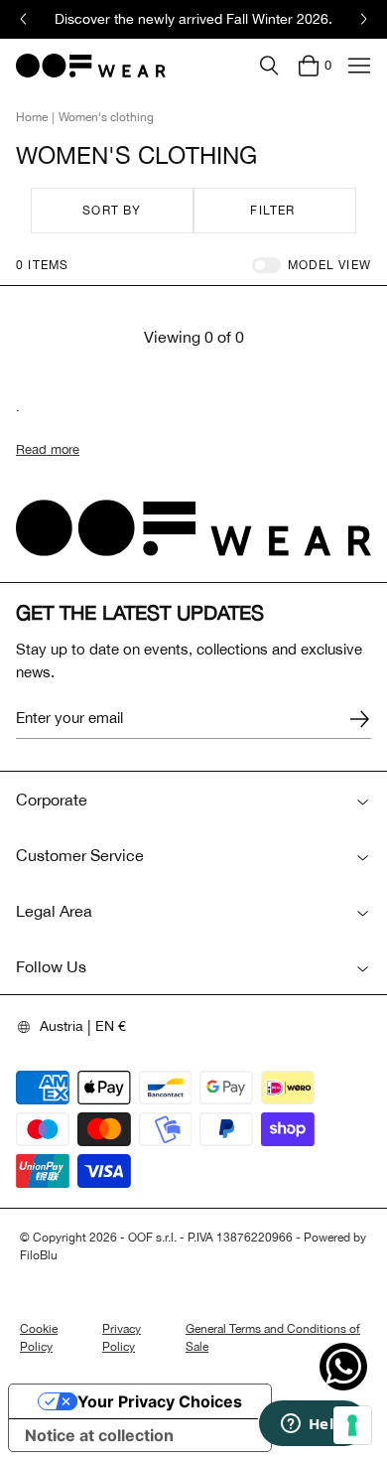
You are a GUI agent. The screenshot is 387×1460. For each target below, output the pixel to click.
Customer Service (80, 855)
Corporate (51, 799)
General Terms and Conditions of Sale (273, 1338)
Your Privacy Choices (159, 1401)
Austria (61, 1026)
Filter (272, 211)
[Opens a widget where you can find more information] (312, 1425)
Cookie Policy (39, 1338)
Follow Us (51, 966)
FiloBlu (39, 1255)
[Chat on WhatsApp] (343, 1366)
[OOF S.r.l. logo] (91, 65)
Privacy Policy (121, 1338)
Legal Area (54, 911)
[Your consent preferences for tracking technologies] (352, 1425)
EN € (110, 1026)
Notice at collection (99, 1435)
